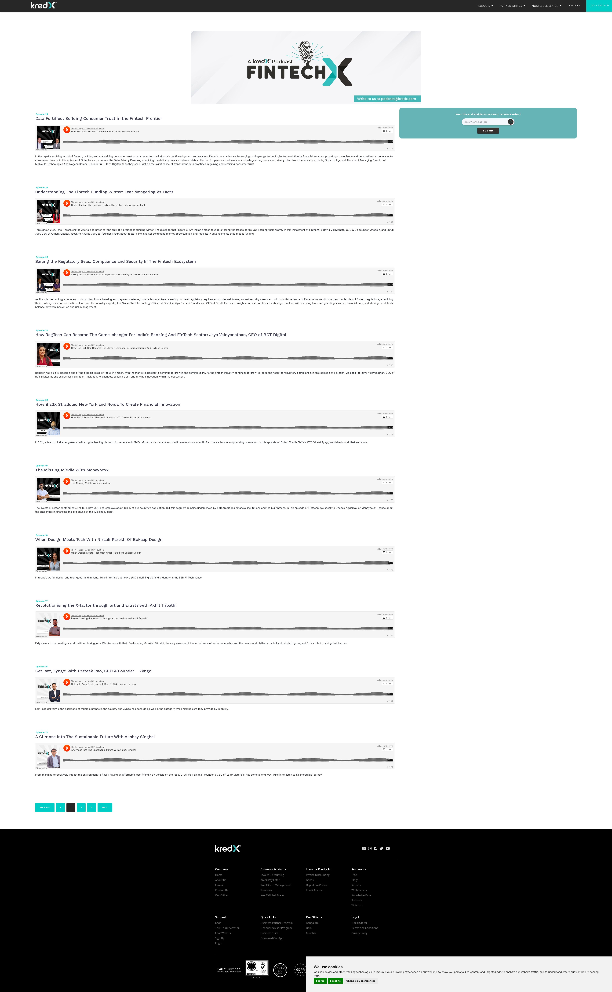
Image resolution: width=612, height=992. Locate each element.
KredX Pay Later (270, 880)
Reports (356, 885)
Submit (488, 130)
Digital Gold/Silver (316, 885)
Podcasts (356, 900)
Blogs (354, 880)
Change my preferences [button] (360, 980)
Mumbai (311, 933)
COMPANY (574, 5)
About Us (220, 880)
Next (105, 807)
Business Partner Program (277, 923)
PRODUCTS (484, 5)
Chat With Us (223, 933)
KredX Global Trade (272, 895)
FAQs (354, 875)
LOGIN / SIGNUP (599, 5)
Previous (45, 807)
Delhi (309, 928)
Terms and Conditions (364, 928)
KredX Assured (314, 890)
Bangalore (312, 923)
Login (218, 943)
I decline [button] (335, 980)
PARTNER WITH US (511, 5)
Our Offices (222, 895)
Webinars (357, 905)
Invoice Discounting (272, 875)
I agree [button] (320, 980)
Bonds (310, 880)
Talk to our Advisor (227, 928)
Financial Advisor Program (276, 928)
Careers (220, 885)
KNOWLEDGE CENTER (545, 5)
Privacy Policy (359, 933)
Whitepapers (359, 890)
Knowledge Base (361, 895)
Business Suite (269, 933)
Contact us (221, 890)
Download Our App (272, 938)
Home (218, 875)
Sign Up (220, 938)
